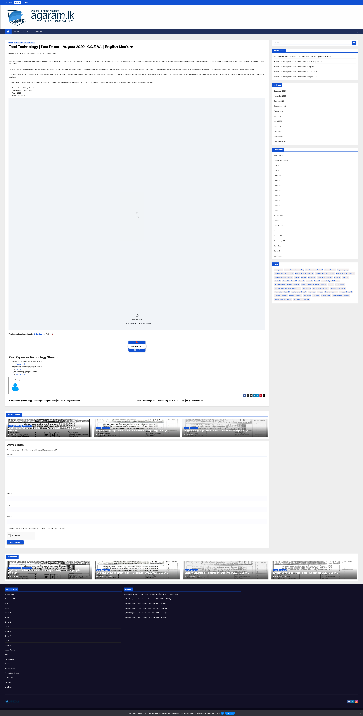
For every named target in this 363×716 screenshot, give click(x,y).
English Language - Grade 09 (325, 273)
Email (9, 505)
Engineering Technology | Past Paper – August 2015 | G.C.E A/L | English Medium (45, 401)
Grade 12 (277, 186)
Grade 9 (277, 211)
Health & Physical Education (330, 281)
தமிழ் (6, 2)
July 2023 (277, 116)
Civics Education (330, 270)
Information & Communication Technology (288, 288)
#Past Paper (51, 54)
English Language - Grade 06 (284, 273)
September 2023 (280, 106)
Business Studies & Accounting (294, 270)
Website (9, 517)
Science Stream (27, 425)
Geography (311, 277)
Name (9, 493)
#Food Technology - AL (30, 54)
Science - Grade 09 (281, 295)
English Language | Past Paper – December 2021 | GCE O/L (216, 430)
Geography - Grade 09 (325, 277)
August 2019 (20, 364)
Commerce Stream (281, 161)
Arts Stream (278, 156)
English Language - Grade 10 (345, 273)
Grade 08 (278, 281)
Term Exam (38, 32)
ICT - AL (330, 284)
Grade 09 (286, 281)
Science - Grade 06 (331, 292)
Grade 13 (277, 191)
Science (277, 231)
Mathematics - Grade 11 (299, 292)
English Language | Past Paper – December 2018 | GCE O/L (145, 617)
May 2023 (277, 126)
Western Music (325, 295)
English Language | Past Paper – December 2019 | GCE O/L (296, 77)
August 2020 (20, 374)
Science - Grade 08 (346, 292)
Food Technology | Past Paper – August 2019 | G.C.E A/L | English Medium (168, 401)
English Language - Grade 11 (283, 277)
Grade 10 (277, 176)
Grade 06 (337, 277)
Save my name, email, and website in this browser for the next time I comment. (37, 528)
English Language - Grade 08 (304, 273)
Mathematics (307, 288)
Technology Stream (29, 42)
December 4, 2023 (16, 576)
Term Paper (307, 295)
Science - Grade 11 (295, 295)
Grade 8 (277, 206)
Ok (222, 713)
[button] (357, 32)
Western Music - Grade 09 (283, 299)
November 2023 (280, 96)
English (17, 2)
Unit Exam (278, 256)
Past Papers (17, 42)
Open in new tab (145, 323)
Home (27, 2)
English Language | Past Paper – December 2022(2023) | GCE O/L (132, 430)
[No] (361, 713)
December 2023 (280, 91)
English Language (342, 270)
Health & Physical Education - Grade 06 (287, 284)
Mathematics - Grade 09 (282, 292)
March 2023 (278, 136)
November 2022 (280, 141)
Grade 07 (345, 277)
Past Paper (312, 292)
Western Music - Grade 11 (301, 299)
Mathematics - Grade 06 (320, 288)
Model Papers (279, 216)
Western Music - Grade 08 (341, 295)
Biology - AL (278, 270)
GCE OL (16, 32)
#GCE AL (43, 54)
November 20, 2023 (105, 576)
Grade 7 (277, 201)
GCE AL (26, 32)
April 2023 (278, 131)
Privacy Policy (230, 713)
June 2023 (278, 121)
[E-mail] (12, 394)
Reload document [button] (130, 323)
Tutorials (277, 251)
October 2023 (279, 101)
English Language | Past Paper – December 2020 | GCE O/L (296, 72)
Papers (276, 221)
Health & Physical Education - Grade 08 (313, 284)
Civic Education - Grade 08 (314, 270)
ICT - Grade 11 (339, 284)
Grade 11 (277, 181)
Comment (11, 454)
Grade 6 (277, 196)
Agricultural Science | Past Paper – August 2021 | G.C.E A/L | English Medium (44, 429)
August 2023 (278, 111)
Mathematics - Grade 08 (337, 288)
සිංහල (10, 2)
